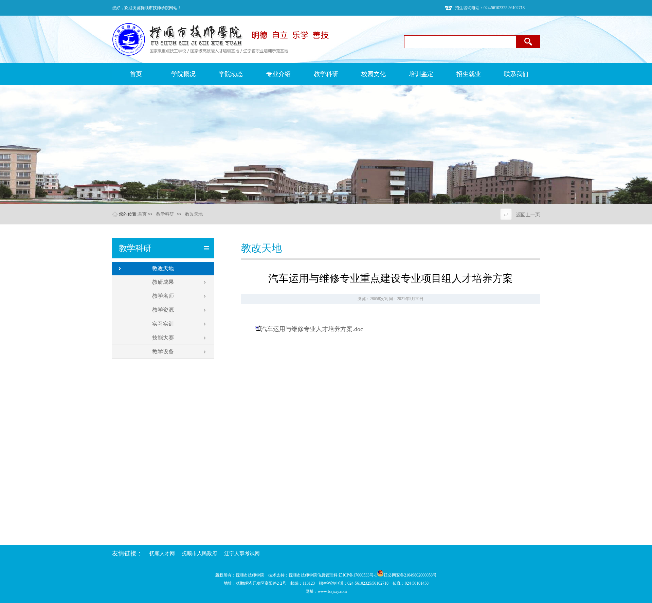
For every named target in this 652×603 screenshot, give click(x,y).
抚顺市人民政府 (199, 553)
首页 (142, 214)
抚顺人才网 (162, 553)
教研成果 (163, 282)
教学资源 (163, 310)
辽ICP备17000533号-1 (358, 575)
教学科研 (165, 214)
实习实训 (163, 324)
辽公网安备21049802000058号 (410, 575)
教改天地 (194, 214)
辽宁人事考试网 (242, 553)
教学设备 (163, 351)
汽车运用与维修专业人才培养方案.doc (312, 329)
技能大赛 (163, 338)
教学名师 (163, 296)
